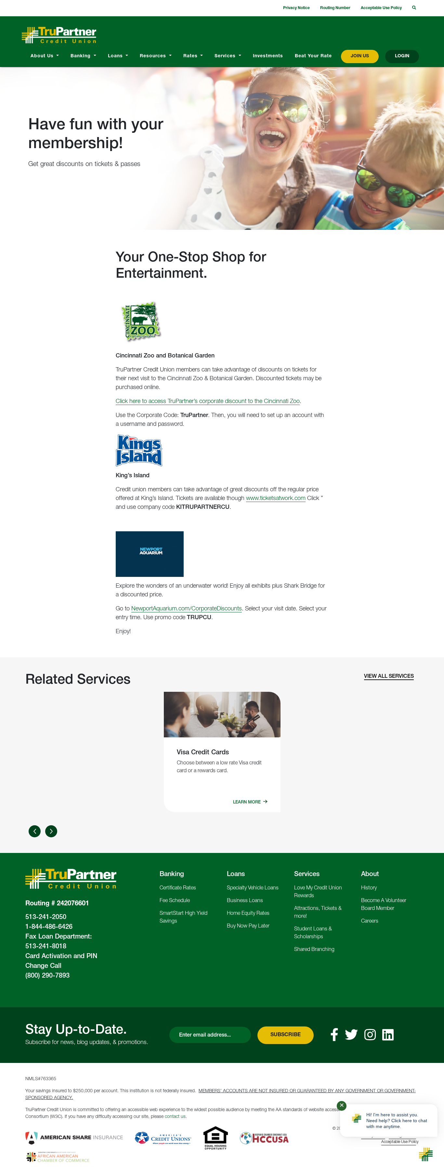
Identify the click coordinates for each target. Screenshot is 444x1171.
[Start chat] (425, 1154)
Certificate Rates (178, 888)
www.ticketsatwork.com (276, 499)
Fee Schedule (175, 901)
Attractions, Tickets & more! (318, 912)
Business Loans (245, 901)
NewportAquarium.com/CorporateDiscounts (186, 609)
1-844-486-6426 (48, 927)
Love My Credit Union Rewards (318, 892)
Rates (191, 56)
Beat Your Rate (313, 56)
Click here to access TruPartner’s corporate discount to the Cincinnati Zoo (208, 402)
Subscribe (285, 1035)
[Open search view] (414, 8)
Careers (369, 921)
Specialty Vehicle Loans (253, 888)
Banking (81, 56)
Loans (116, 56)
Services (226, 56)
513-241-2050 (45, 917)
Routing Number (335, 8)
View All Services (389, 676)
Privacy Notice (296, 8)
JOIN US (360, 56)
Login (402, 56)
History (369, 888)
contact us (175, 1117)
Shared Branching (314, 950)
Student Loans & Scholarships (313, 933)
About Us (43, 56)
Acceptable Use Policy (381, 8)
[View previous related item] (35, 831)
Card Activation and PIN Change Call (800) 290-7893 (61, 967)
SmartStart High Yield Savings (183, 917)
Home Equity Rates (248, 913)
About (370, 874)
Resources (154, 56)
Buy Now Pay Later (248, 926)
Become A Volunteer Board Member (383, 905)
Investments (268, 56)
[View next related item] (51, 831)
